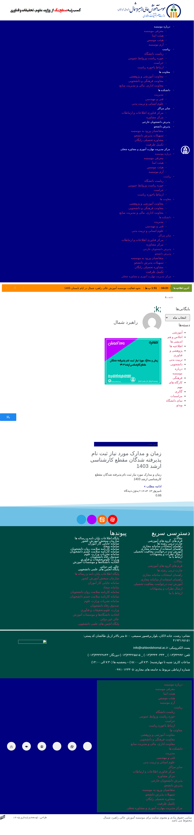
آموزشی (177, 332)
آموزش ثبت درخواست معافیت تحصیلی (158, 551)
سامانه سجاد (111, 546)
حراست (159, 62)
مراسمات (176, 396)
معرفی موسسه (154, 31)
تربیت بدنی (175, 359)
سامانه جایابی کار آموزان (103, 543)
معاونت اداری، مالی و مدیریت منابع (141, 85)
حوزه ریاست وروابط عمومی (146, 58)
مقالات (178, 538)
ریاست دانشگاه (154, 53)
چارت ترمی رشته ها (169, 543)
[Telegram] (81, 519)
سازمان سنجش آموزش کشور (100, 540)
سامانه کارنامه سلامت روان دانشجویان (94, 548)
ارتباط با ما (175, 556)
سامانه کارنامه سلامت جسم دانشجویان (94, 551)
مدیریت (159, 94)
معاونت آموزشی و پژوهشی (146, 76)
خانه (171, 297)
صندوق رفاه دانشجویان (104, 556)
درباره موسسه (162, 26)
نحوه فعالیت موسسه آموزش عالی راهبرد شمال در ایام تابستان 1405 (116, 288)
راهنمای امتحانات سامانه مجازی (162, 546)
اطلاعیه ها (176, 346)
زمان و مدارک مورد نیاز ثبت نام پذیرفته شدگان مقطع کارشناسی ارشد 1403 (125, 459)
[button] (70, 150)
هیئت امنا (158, 35)
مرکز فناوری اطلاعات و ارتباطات (143, 112)
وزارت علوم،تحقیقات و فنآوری (100, 559)
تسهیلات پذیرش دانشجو (149, 135)
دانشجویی (176, 364)
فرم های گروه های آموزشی (165, 540)
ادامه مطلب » (152, 486)
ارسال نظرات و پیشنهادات (166, 554)
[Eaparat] (112, 519)
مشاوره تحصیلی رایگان (149, 140)
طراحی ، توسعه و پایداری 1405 (30, 817)
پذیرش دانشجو (162, 126)
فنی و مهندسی (154, 99)
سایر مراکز (163, 108)
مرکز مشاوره (155, 117)
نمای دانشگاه (174, 400)
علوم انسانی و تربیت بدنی (148, 103)
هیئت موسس (155, 40)
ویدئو (179, 405)
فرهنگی (177, 377)
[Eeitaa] (102, 519)
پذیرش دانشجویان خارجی (156, 121)
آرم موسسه (156, 44)
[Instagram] (92, 519)
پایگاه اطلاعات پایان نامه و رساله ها (97, 538)
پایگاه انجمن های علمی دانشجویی (98, 569)
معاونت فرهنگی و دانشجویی (146, 81)
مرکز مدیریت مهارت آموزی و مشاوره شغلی (145, 149)
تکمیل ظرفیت (155, 144)
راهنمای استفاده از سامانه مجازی (161, 548)
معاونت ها (164, 71)
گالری (178, 391)
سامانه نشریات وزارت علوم (101, 554)
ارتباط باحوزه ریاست (150, 67)
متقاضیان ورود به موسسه (147, 130)
